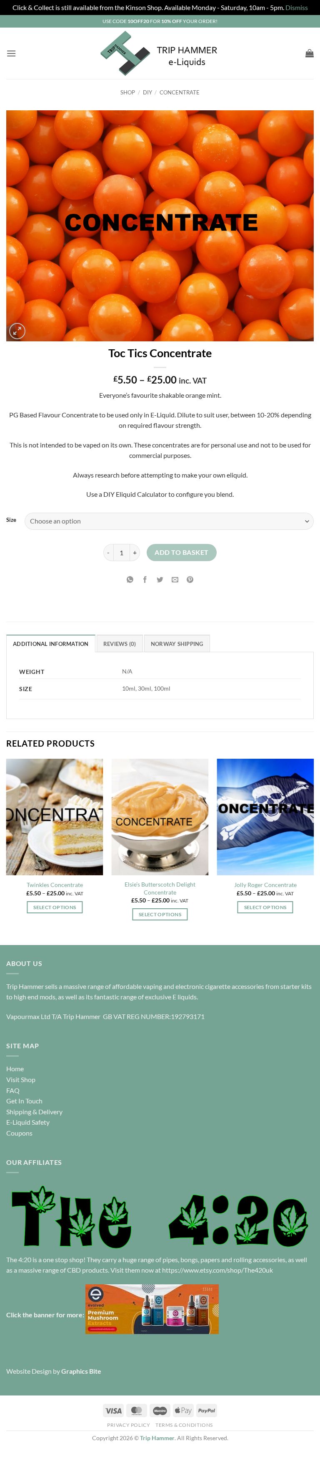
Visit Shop (20, 1079)
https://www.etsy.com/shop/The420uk (217, 1270)
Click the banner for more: (45, 1315)
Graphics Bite (81, 1371)
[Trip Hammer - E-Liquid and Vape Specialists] (160, 53)
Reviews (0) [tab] (119, 643)
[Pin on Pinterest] (190, 580)
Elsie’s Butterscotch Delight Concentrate (160, 888)
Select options (54, 907)
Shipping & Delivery (34, 1112)
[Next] (313, 851)
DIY (147, 92)
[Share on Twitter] (160, 580)
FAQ (13, 1090)
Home (15, 1068)
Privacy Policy (128, 1425)
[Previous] (6, 851)
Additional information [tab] (51, 643)
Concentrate (180, 92)
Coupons (19, 1133)
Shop (127, 92)
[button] (11, 53)
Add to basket (181, 552)
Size (11, 520)
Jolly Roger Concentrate (265, 884)
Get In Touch (24, 1101)
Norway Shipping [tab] (177, 643)
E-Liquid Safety (28, 1122)
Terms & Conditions (184, 1425)
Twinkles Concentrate (55, 884)
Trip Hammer (157, 1437)
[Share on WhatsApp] (130, 580)
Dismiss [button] (296, 7)
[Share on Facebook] (145, 580)
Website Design (29, 1371)
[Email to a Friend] (175, 580)
